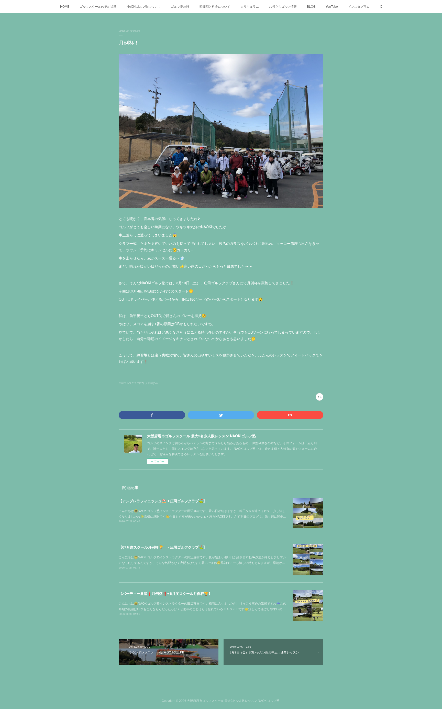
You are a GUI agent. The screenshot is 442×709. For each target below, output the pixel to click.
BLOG (311, 6)
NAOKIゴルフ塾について (144, 6)
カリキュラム (249, 6)
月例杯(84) (151, 383)
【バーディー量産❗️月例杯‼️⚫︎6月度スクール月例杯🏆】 (165, 593)
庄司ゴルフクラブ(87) (131, 383)
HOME (64, 6)
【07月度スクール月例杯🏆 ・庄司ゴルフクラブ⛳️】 (163, 547)
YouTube (332, 6)
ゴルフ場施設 (180, 6)
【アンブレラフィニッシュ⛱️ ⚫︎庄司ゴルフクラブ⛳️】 (163, 500)
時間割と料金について (215, 6)
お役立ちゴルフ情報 (283, 6)
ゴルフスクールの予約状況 (98, 6)
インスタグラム (359, 6)
